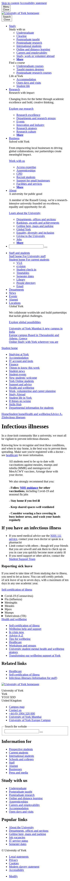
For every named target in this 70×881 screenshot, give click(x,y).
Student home (9, 348)
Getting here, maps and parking (27, 834)
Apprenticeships (18, 801)
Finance (13, 364)
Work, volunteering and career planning (32, 391)
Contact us (15, 710)
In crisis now (16, 632)
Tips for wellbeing (19, 638)
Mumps (9, 612)
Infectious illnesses (14, 417)
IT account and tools (21, 361)
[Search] (45, 247)
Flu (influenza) (13, 599)
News (12, 292)
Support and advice (20, 384)
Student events (17, 374)
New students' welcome (23, 377)
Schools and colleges (21, 759)
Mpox (8, 609)
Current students (18, 752)
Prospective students (21, 749)
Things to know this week (24, 367)
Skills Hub (15, 404)
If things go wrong (20, 401)
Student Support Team (22, 559)
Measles (9, 605)
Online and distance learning (26, 798)
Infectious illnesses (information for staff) (33, 678)
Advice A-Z (16, 635)
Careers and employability (24, 805)
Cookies (14, 863)
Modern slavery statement (24, 866)
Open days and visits (21, 811)
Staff (12, 762)
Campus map (16, 706)
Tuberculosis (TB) (15, 615)
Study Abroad (17, 394)
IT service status (18, 840)
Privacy (13, 860)
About (12, 190)
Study (12, 26)
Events (13, 296)
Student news (17, 371)
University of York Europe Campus (30, 720)
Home (5, 414)
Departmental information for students (31, 407)
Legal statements (19, 856)
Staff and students (19, 252)
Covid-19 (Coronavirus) (19, 595)
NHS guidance (29, 487)
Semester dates (17, 844)
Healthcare (15, 642)
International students (21, 755)
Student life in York (20, 397)
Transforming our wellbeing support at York (34, 655)
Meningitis (11, 602)
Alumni (13, 299)
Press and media (18, 772)
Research (14, 89)
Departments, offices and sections (28, 830)
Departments (16, 289)
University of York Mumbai (25, 716)
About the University (21, 827)
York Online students (21, 381)
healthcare (12, 455)
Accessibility (16, 870)
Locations (15, 302)
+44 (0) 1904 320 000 (22, 713)
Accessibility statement (33, 3)
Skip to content (10, 3)
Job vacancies (17, 837)
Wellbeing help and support (25, 628)
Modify (13, 876)
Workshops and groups (22, 645)
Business (14, 138)
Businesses (15, 769)
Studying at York (19, 354)
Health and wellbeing (21, 387)
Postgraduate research (22, 795)
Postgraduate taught (20, 791)
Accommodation (19, 357)
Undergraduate (18, 788)
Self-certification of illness (16, 589)
